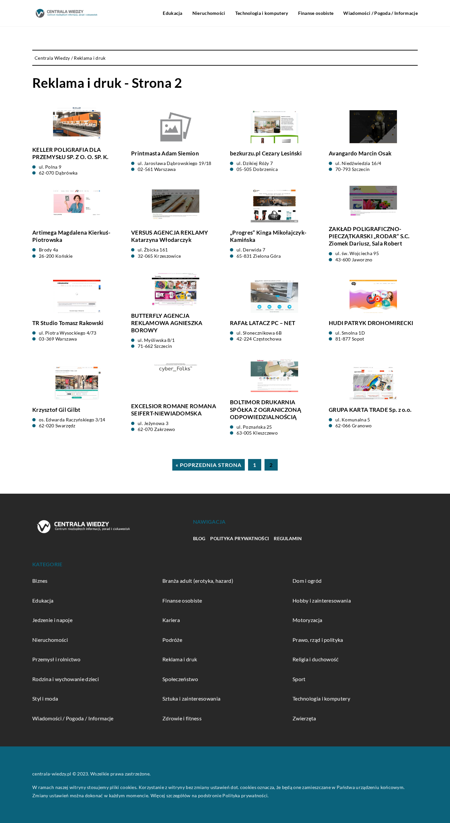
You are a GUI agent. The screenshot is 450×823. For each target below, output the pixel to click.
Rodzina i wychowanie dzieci (65, 679)
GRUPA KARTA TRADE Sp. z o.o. (370, 409)
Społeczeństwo (180, 679)
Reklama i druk (179, 659)
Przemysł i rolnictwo (56, 659)
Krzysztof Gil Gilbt (56, 409)
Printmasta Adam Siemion (165, 153)
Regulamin (288, 538)
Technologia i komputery (261, 13)
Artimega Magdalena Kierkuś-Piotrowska (71, 236)
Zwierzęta (304, 718)
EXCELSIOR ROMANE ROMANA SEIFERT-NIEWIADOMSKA (173, 410)
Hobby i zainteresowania (322, 600)
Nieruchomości (208, 13)
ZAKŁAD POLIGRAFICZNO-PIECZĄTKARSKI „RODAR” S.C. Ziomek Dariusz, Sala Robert (369, 236)
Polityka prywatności (239, 538)
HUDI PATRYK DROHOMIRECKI (371, 322)
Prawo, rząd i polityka (318, 640)
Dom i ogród (307, 580)
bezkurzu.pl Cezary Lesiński (266, 153)
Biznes (40, 580)
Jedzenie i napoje (52, 620)
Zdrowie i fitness (182, 718)
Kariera (171, 620)
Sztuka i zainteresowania (191, 698)
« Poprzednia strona (208, 465)
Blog (199, 538)
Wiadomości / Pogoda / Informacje (380, 13)
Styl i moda (45, 698)
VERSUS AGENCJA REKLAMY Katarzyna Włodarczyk (169, 236)
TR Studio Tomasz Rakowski (68, 322)
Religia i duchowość (316, 659)
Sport (299, 679)
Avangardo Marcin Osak (360, 153)
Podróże (172, 640)
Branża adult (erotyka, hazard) (197, 580)
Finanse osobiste (316, 13)
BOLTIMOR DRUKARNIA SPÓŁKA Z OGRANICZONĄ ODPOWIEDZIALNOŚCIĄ (265, 409)
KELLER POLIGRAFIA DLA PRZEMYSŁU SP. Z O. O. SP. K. (70, 153)
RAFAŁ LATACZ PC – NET (262, 322)
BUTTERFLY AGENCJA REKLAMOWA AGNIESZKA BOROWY (167, 323)
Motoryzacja (307, 620)
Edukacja (172, 13)
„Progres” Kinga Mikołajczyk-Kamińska (268, 236)
